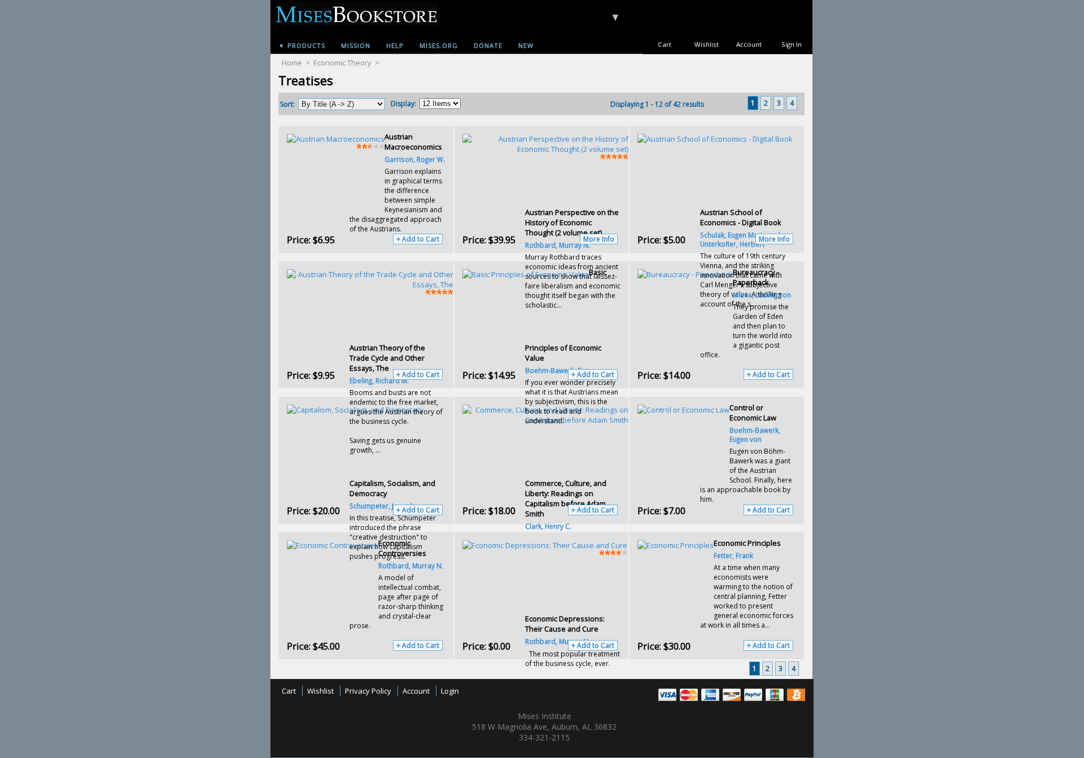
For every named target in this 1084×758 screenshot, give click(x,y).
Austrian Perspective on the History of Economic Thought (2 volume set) (572, 222)
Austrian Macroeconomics (413, 142)
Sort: (287, 104)
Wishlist (706, 44)
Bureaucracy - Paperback (756, 277)
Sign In (791, 44)
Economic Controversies (402, 548)
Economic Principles (747, 543)
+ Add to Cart (417, 239)
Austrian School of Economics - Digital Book (740, 217)
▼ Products (301, 45)
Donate (488, 45)
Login (450, 691)
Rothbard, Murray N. (410, 565)
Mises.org (438, 45)
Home (292, 63)
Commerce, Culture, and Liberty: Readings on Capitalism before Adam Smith (565, 498)
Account (749, 44)
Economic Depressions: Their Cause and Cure (565, 624)
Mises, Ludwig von (762, 294)
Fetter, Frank (733, 555)
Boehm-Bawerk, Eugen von (754, 435)
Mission (355, 45)
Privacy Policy (368, 691)
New (526, 45)
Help (395, 45)
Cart (664, 44)
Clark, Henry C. (548, 526)
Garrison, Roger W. (414, 159)
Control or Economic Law (752, 412)
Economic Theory (342, 63)
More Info (598, 239)
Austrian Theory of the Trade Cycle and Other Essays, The (387, 358)
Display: (403, 103)
